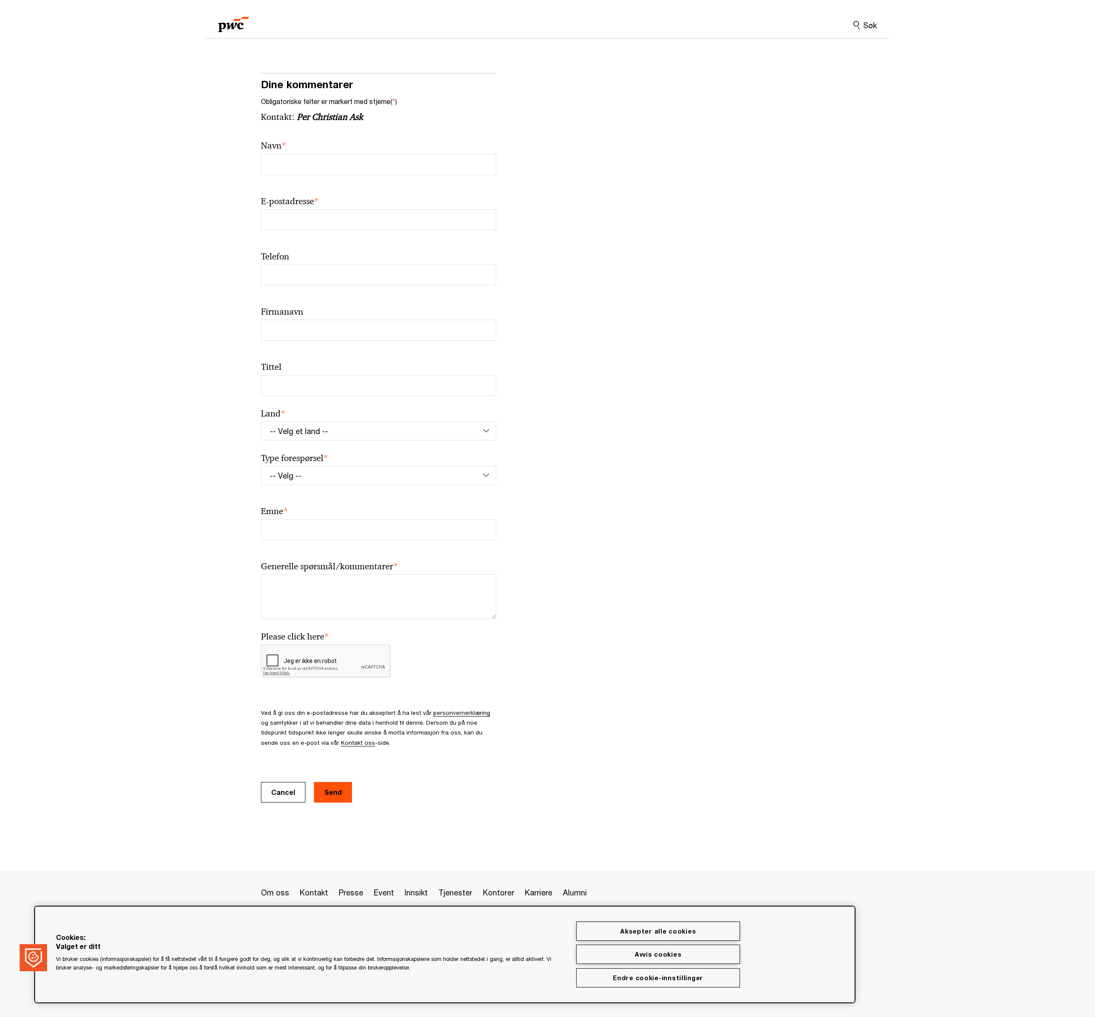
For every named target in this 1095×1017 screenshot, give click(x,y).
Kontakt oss (358, 742)
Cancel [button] (283, 792)
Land (273, 413)
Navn (273, 146)
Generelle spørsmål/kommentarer (329, 566)
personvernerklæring (461, 712)
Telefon (275, 256)
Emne (274, 511)
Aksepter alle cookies (658, 931)
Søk (870, 25)
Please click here (295, 636)
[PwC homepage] (233, 21)
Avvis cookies (658, 954)
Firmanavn (282, 311)
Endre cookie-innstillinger (658, 977)
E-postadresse (290, 201)
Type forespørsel (294, 458)
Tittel (271, 366)
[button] (33, 957)
